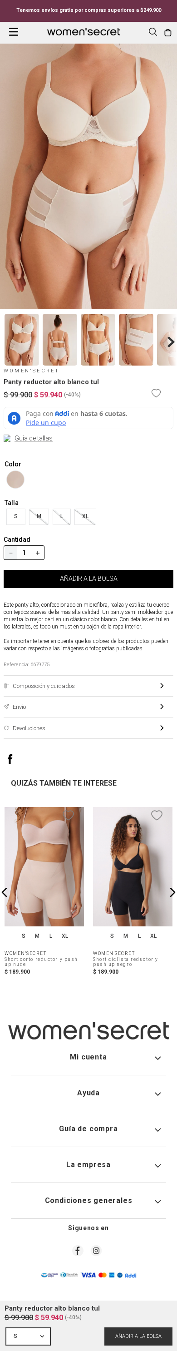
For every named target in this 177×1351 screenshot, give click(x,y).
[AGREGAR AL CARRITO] (138, 1336)
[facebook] (19, 759)
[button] (153, 33)
